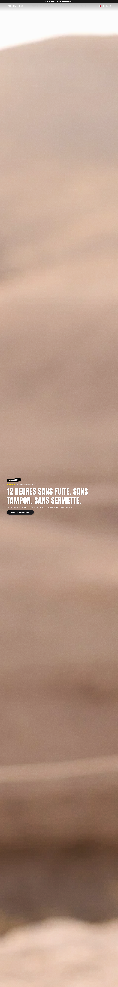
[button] (100, 6)
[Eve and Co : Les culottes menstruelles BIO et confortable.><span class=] (14, 6)
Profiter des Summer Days (19, 512)
